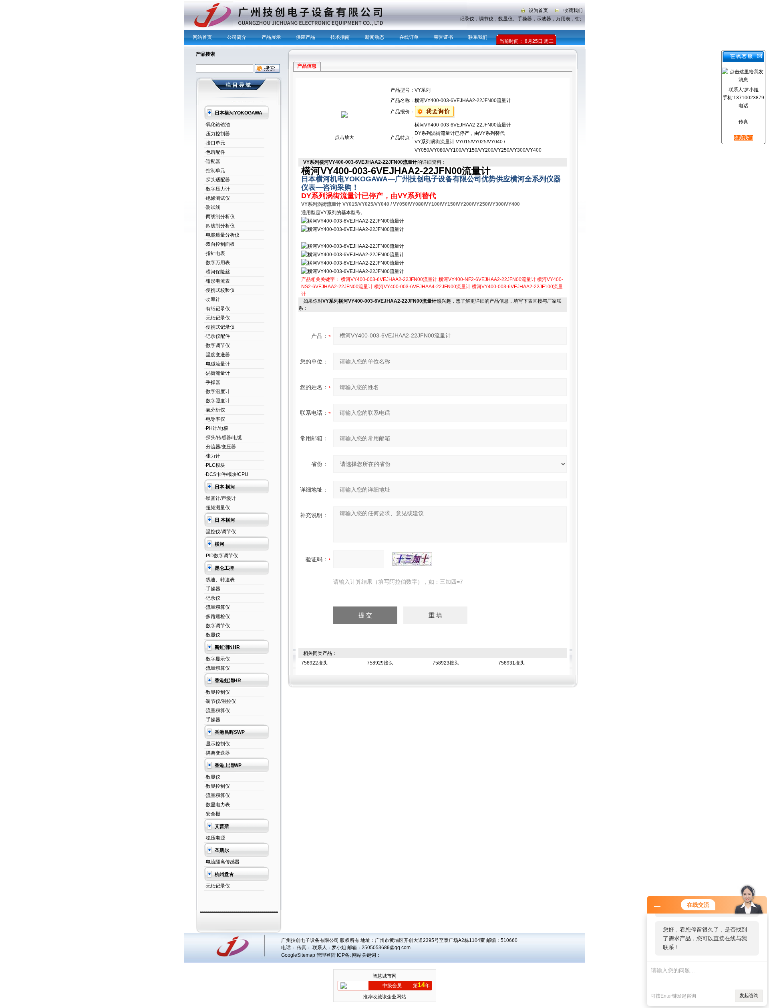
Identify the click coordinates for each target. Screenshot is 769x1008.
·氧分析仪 (214, 410)
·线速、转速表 (219, 579)
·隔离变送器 (217, 753)
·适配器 (212, 161)
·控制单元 (214, 170)
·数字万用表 (217, 262)
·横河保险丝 (217, 272)
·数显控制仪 (217, 692)
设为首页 (538, 10)
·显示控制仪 (217, 744)
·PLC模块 (214, 465)
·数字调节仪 (217, 345)
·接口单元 (214, 143)
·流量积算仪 (217, 607)
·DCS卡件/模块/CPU (226, 474)
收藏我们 (573, 10)
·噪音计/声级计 (220, 498)
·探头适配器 (217, 180)
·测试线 (212, 207)
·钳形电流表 (217, 281)
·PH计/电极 (216, 428)
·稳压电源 (214, 838)
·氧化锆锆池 (217, 124)
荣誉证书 (443, 37)
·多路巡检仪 (217, 616)
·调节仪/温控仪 (220, 701)
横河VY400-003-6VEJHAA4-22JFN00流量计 (422, 286)
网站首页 (202, 37)
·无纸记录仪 (217, 318)
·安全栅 (212, 814)
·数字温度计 (217, 391)
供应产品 (305, 37)
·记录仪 (212, 598)
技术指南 (340, 37)
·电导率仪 (214, 419)
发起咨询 (749, 995)
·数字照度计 (217, 401)
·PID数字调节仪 (221, 555)
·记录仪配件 (217, 336)
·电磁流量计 (217, 364)
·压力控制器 (217, 134)
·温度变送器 (217, 354)
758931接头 (511, 663)
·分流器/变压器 (220, 447)
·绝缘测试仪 (217, 198)
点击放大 (344, 137)
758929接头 (380, 663)
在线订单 (409, 37)
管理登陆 (326, 955)
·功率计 (212, 299)
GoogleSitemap (298, 955)
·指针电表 (214, 253)
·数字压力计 (217, 189)
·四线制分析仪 (219, 226)
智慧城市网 (384, 976)
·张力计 (212, 456)
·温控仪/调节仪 (220, 531)
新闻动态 (374, 37)
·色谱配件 (214, 152)
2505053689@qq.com (386, 947)
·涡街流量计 (217, 373)
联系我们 (477, 37)
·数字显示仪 (217, 659)
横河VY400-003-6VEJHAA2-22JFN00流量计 (389, 279)
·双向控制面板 (219, 244)
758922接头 (314, 663)
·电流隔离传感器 (222, 862)
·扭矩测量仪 (217, 507)
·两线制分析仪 (219, 216)
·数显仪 (212, 635)
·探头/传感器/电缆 (223, 437)
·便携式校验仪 (219, 290)
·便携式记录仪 (219, 327)
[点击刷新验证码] (412, 559)
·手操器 (212, 382)
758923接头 (446, 663)
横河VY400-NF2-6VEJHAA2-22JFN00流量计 (487, 279)
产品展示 (271, 37)
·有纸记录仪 (217, 308)
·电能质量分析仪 (222, 235)
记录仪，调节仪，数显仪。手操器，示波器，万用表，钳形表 (528, 19)
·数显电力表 (217, 804)
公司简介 (236, 37)
